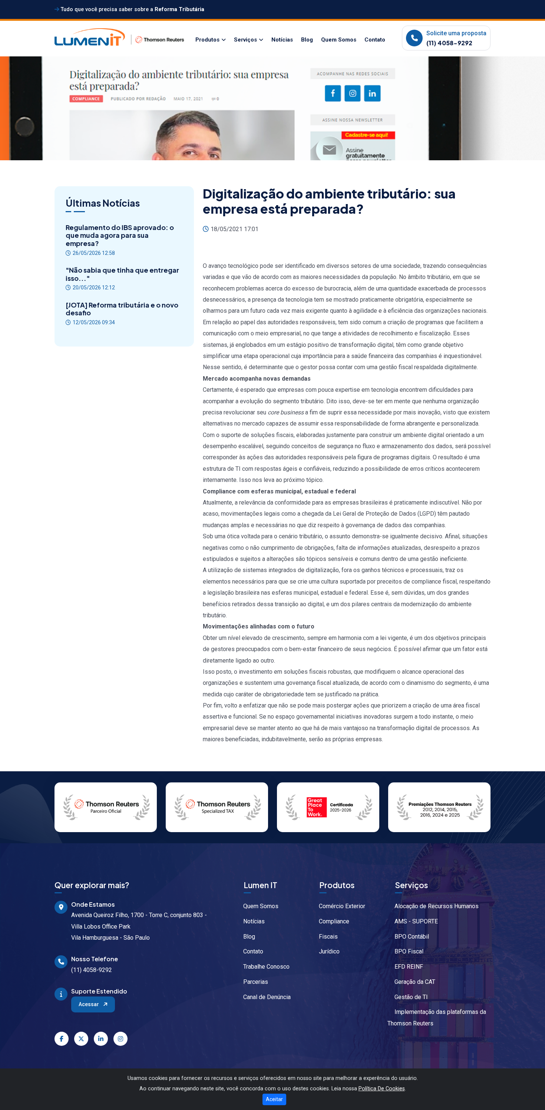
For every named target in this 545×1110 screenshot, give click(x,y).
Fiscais (328, 936)
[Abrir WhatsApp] (526, 1091)
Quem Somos (338, 39)
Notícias (282, 39)
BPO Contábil (411, 936)
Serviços (245, 39)
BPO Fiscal (408, 951)
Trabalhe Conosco (266, 966)
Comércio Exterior (342, 906)
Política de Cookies (382, 1089)
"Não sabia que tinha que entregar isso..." (122, 274)
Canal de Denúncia (267, 997)
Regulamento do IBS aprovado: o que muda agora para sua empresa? (120, 235)
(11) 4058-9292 (449, 42)
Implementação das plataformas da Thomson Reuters (436, 1017)
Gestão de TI (411, 997)
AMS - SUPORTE (416, 921)
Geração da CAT (414, 981)
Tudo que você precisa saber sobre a (131, 9)
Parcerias (255, 981)
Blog (307, 39)
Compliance (334, 921)
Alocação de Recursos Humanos (436, 906)
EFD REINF (408, 966)
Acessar (89, 1004)
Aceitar (274, 1099)
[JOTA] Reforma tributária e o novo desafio (122, 309)
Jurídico (329, 951)
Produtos (207, 39)
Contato (374, 39)
